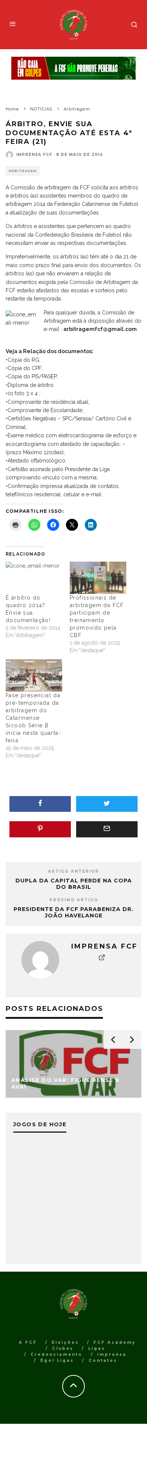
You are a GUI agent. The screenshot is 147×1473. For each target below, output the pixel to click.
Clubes (63, 1348)
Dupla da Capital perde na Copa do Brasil (73, 883)
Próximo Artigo (73, 899)
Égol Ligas (57, 1360)
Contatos (103, 1360)
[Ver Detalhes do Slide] (73, 68)
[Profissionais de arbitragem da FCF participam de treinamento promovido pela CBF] (98, 578)
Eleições (65, 1342)
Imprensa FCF (34, 154)
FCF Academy (114, 1342)
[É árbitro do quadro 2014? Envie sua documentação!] (34, 578)
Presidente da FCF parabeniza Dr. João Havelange (73, 912)
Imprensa (112, 1354)
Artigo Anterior (73, 871)
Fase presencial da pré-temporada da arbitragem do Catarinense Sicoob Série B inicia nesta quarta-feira (33, 717)
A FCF (28, 1342)
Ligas (96, 1348)
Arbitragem (23, 171)
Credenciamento (57, 1354)
